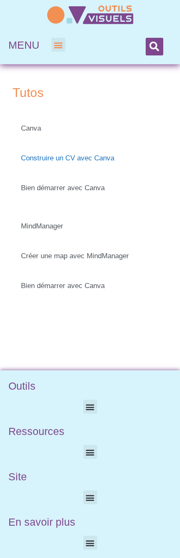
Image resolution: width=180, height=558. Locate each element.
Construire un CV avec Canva (67, 158)
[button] (58, 45)
